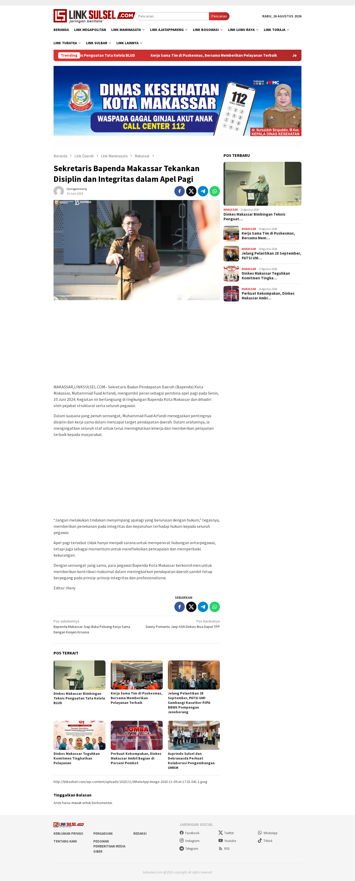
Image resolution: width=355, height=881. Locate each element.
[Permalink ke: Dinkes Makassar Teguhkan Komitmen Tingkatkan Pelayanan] (80, 735)
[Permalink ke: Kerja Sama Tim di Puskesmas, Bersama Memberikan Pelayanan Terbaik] (137, 675)
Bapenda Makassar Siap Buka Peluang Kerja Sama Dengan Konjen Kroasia (92, 626)
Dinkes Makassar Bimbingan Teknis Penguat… (254, 216)
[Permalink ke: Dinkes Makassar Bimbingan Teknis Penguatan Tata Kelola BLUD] (80, 675)
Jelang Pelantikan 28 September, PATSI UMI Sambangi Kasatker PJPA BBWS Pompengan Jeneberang (189, 702)
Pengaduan (103, 833)
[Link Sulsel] (94, 15)
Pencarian (219, 16)
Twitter (229, 833)
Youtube (230, 841)
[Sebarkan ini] (179, 191)
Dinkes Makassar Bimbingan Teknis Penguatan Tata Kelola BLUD (79, 698)
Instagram (192, 841)
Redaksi (140, 833)
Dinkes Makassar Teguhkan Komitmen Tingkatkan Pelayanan (77, 758)
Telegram (191, 848)
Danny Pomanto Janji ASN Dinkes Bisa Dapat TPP (183, 624)
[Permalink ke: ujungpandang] (59, 190)
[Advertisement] (137, 344)
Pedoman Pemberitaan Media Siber (109, 846)
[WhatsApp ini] (214, 191)
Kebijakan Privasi (68, 833)
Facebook (192, 833)
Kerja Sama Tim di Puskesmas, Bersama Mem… (268, 235)
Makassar (230, 209)
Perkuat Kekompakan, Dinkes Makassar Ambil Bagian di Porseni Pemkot (136, 758)
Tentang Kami (65, 841)
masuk (76, 802)
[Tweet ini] (191, 191)
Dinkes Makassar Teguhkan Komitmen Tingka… (266, 275)
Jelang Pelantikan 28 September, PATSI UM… (271, 255)
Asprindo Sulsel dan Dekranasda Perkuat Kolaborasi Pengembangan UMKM (191, 760)
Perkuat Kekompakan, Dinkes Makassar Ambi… (268, 295)
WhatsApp (271, 833)
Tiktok (268, 841)
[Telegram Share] (203, 191)
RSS (226, 848)
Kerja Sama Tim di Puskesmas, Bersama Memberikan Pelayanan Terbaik (185, 55)
